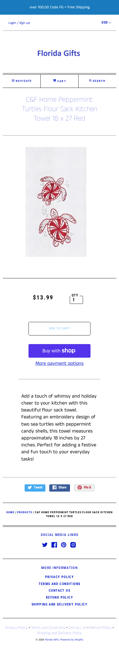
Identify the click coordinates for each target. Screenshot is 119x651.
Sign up (24, 23)
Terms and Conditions (60, 584)
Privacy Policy (59, 577)
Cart (61, 81)
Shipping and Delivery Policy (59, 604)
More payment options (59, 363)
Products (24, 512)
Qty (75, 295)
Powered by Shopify (71, 640)
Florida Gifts (52, 640)
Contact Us (59, 590)
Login (12, 23)
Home (10, 512)
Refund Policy (59, 597)
